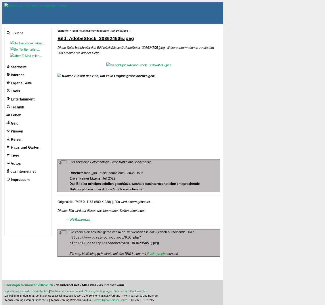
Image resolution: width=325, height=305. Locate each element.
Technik (17, 107)
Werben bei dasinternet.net (66, 291)
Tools (15, 91)
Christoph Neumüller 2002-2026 (28, 285)
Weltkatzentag (80, 219)
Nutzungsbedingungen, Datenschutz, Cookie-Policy (116, 291)
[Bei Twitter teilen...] (26, 49)
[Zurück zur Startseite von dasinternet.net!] (79, 13)
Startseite (18, 67)
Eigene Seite (21, 83)
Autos (15, 163)
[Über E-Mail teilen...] (27, 56)
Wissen (16, 131)
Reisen (16, 139)
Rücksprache (156, 254)
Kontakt (24, 291)
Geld (14, 123)
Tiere (14, 155)
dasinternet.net (23, 171)
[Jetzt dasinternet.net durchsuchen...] (24, 33)
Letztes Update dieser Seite (109, 300)
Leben (15, 115)
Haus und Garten (24, 147)
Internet (17, 75)
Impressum (20, 180)
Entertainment (22, 99)
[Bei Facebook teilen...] (28, 43)
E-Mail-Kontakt (39, 291)
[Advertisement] (139, 118)
